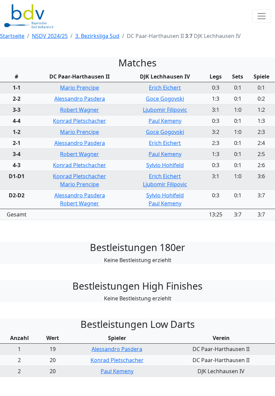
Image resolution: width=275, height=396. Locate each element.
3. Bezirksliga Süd (97, 36)
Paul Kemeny (165, 121)
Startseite (12, 36)
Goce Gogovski (165, 98)
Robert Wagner (79, 109)
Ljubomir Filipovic (165, 109)
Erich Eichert (165, 87)
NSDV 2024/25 (50, 36)
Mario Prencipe (79, 87)
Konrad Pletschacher (79, 121)
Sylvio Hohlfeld (165, 165)
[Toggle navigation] (261, 16)
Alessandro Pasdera (79, 98)
